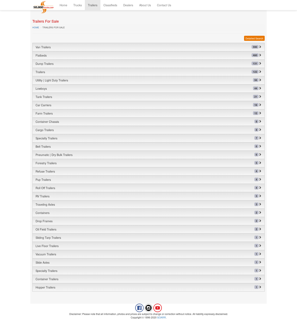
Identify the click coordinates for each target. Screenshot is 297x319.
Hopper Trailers (146, 287)
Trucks (77, 5)
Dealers (128, 5)
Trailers (92, 5)
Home (63, 5)
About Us (145, 5)
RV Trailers (146, 196)
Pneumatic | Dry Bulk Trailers (146, 155)
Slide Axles (146, 262)
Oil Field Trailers (146, 229)
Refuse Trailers (146, 171)
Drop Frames (146, 221)
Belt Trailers (146, 146)
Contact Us (164, 5)
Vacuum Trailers (146, 254)
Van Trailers (146, 47)
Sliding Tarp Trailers (146, 238)
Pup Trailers (146, 180)
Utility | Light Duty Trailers (146, 80)
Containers (146, 213)
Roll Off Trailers (146, 188)
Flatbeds (146, 55)
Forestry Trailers (146, 163)
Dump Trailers (146, 64)
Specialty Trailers (146, 138)
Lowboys (146, 88)
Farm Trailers (146, 113)
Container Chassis (146, 122)
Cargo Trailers (146, 130)
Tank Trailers (146, 97)
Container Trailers (146, 279)
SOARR (161, 317)
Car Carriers (146, 105)
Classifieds (110, 5)
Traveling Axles (146, 204)
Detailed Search (254, 38)
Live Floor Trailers (146, 246)
